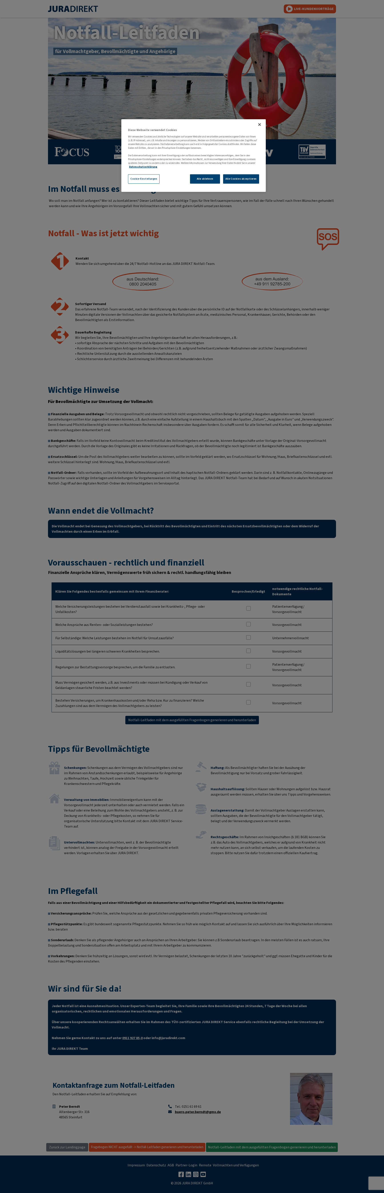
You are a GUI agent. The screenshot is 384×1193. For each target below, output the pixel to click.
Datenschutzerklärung (143, 167)
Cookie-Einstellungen (143, 179)
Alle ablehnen (205, 179)
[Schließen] (259, 124)
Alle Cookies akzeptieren (241, 179)
